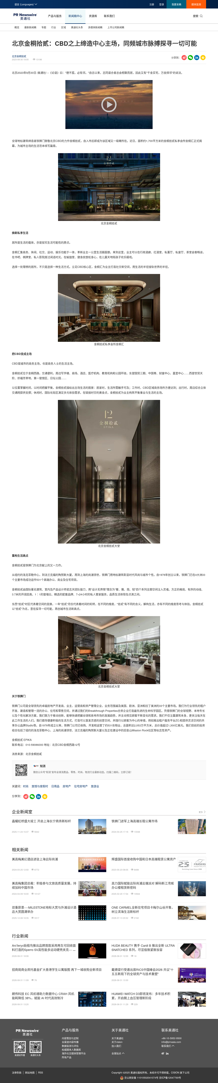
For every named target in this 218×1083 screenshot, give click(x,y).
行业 (53, 27)
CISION (175, 1072)
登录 (161, 4)
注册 (151, 4)
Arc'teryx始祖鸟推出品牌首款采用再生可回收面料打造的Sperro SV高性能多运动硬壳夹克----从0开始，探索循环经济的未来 (44, 947)
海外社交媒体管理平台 (74, 1053)
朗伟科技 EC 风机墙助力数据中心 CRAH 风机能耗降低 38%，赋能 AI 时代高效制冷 (43, 996)
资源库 (93, 16)
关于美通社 (120, 1030)
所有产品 (66, 1057)
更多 (201, 812)
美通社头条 (77, 27)
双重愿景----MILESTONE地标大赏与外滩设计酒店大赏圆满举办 (44, 909)
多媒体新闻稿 (95, 27)
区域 (63, 27)
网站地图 (30, 1072)
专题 (43, 27)
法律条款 (16, 1072)
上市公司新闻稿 (115, 27)
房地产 (67, 786)
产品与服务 (55, 16)
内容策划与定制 (70, 1038)
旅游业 (95, 786)
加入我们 (116, 1045)
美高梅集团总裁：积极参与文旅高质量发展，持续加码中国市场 (44, 885)
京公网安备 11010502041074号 (141, 1077)
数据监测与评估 (70, 1045)
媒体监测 (196, 4)
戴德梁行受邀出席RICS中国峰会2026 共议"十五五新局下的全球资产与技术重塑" (143, 971)
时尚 (25, 786)
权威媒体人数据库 (71, 1049)
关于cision (117, 1042)
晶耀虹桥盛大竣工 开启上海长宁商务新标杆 (41, 821)
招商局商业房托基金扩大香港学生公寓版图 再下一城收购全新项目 (57, 969)
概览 (16, 27)
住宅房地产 (81, 786)
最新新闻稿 (30, 27)
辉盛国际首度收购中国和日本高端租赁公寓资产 (144, 859)
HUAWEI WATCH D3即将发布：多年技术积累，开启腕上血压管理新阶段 (141, 996)
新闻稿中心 (75, 16)
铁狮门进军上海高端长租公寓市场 (135, 821)
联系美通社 (169, 1030)
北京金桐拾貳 (19, 56)
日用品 (55, 786)
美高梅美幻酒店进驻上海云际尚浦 (35, 859)
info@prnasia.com (171, 1042)
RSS (40, 1072)
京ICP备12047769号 (170, 1077)
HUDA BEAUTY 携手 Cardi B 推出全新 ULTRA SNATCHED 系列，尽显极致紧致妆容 (143, 947)
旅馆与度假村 (40, 786)
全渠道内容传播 (70, 1042)
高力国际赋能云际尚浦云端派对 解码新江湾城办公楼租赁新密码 (143, 885)
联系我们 (109, 16)
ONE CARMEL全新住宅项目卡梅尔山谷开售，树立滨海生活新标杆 (143, 909)
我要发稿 (176, 4)
